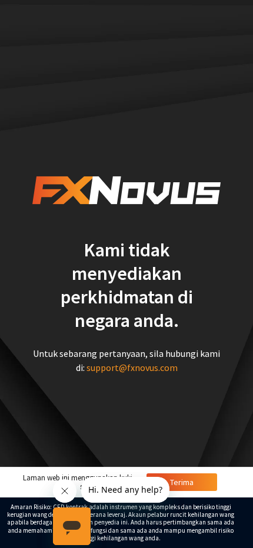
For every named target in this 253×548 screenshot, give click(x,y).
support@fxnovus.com (132, 367)
